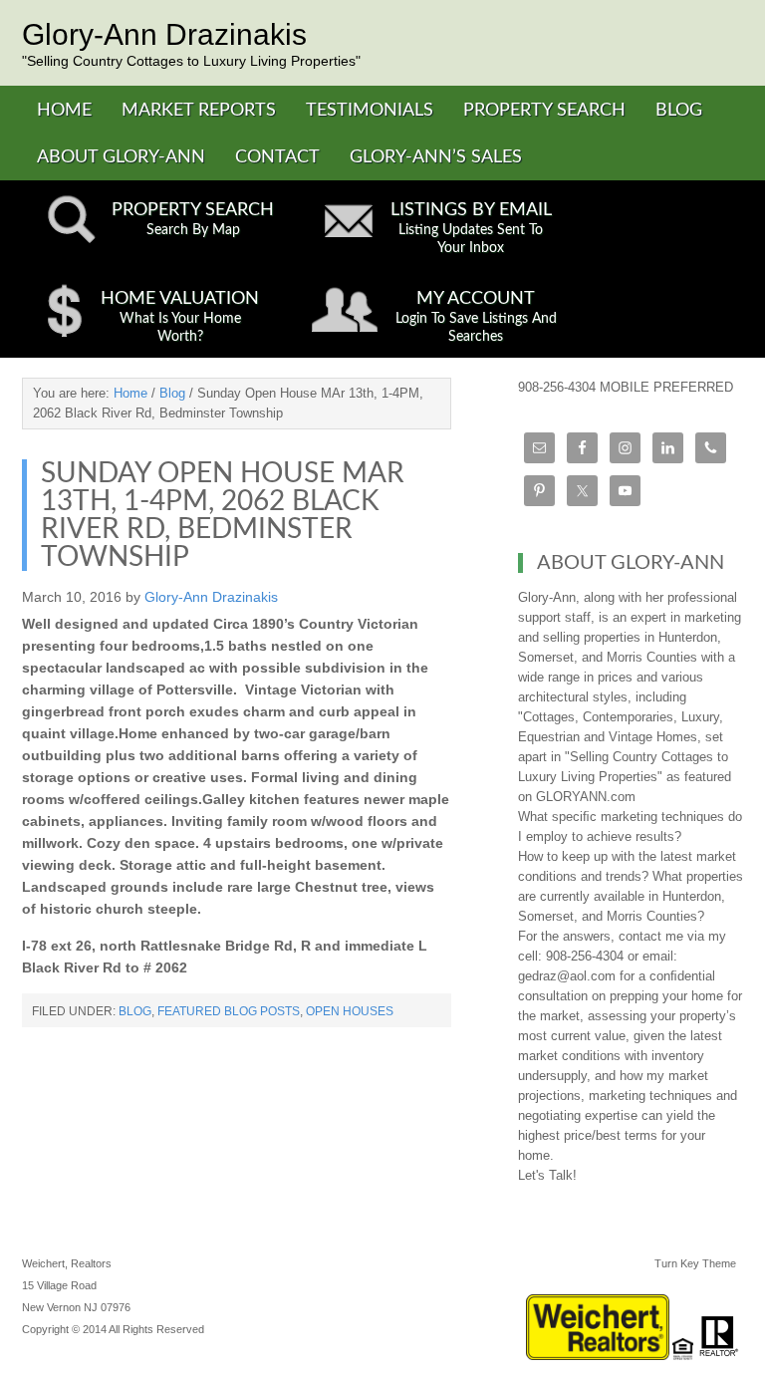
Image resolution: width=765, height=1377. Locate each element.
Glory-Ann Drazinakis (164, 34)
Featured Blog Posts (228, 1011)
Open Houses (349, 1011)
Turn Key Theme (695, 1263)
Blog (135, 1011)
